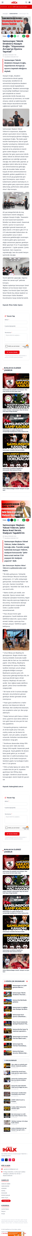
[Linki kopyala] (18, 36)
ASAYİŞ (3, 1190)
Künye (3, 1213)
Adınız (7, 319)
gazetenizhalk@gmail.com (11, 1169)
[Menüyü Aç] (2, 2)
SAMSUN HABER (5, 1184)
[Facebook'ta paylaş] (8, 36)
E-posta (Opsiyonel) (10, 326)
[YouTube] (13, 1160)
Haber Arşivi (4, 1197)
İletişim (3, 1211)
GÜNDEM (3, 1188)
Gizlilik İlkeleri (5, 1209)
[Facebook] (2, 1160)
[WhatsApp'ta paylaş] (15, 36)
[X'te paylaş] (11, 36)
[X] (6, 1160)
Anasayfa (5, 13)
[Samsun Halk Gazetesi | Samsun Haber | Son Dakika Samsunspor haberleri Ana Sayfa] (14, 2)
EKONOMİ (4, 1193)
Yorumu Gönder (13, 352)
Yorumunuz (8, 332)
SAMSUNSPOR (13, 13)
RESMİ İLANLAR (5, 1195)
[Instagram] (10, 1160)
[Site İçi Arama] (26, 2)
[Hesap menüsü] (29, 2)
